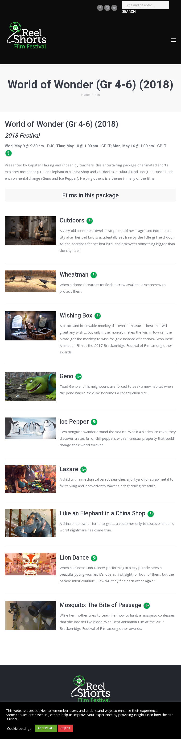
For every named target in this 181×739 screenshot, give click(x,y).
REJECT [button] (65, 728)
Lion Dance (74, 557)
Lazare (69, 469)
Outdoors (72, 220)
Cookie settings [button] (19, 728)
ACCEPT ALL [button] (46, 728)
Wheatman (74, 274)
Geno (66, 376)
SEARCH (129, 11)
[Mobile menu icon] (173, 40)
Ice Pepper (74, 421)
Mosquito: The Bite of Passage (100, 605)
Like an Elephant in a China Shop (102, 513)
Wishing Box (76, 315)
